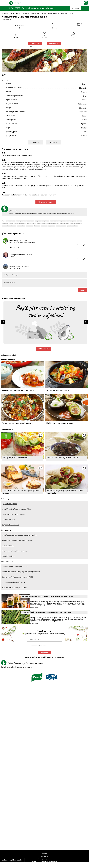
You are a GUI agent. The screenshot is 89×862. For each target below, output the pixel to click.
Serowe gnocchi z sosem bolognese (14, 551)
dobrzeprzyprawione (76, 223)
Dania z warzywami (71, 221)
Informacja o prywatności (44, 859)
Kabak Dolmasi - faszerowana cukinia (59, 423)
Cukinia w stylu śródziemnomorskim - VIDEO (17, 577)
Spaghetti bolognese (9, 504)
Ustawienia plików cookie (12, 860)
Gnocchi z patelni (8, 545)
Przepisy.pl (5, 13)
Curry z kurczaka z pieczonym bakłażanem (17, 423)
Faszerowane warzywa (39, 13)
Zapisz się (44, 653)
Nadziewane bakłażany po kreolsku (14, 587)
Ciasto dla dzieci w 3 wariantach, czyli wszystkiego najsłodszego (21, 491)
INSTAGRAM (36, 225)
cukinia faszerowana (20, 223)
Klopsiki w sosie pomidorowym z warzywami (18, 390)
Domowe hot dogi (8, 519)
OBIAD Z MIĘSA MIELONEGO (8, 225)
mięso (37, 221)
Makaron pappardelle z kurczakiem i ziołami (17, 540)
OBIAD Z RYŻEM (20, 225)
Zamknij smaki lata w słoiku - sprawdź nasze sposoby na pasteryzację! (47, 596)
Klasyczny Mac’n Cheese (10, 525)
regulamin (44, 856)
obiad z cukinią (10, 221)
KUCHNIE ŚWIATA (41, 223)
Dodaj (82, 290)
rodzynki (44, 225)
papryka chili (51, 225)
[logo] (15, 3)
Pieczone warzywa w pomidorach (58, 390)
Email (35, 142)
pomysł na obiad (61, 225)
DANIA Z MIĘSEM (60, 221)
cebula (79, 221)
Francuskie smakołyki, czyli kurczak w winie (62, 458)
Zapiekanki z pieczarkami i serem (13, 514)
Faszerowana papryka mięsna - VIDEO (15, 566)
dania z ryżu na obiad (21, 221)
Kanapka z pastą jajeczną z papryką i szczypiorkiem (19, 535)
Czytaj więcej (34, 607)
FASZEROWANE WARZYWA (52, 223)
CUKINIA (52, 221)
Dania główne (26, 13)
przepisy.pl (8, 19)
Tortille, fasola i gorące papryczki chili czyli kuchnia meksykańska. (64, 491)
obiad (11, 223)
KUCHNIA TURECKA (31, 223)
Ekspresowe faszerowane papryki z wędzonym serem (21, 572)
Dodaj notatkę (46, 202)
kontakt (44, 853)
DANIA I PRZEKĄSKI (64, 223)
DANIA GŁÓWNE (44, 221)
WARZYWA (31, 221)
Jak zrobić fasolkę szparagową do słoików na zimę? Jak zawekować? (47, 612)
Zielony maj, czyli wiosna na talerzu (15, 458)
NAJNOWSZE (29, 225)
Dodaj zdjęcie (43, 349)
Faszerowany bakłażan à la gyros (13, 582)
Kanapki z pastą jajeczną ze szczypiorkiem (16, 509)
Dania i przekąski (15, 13)
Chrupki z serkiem (8, 556)
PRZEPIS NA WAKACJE (72, 225)
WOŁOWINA (5, 223)
